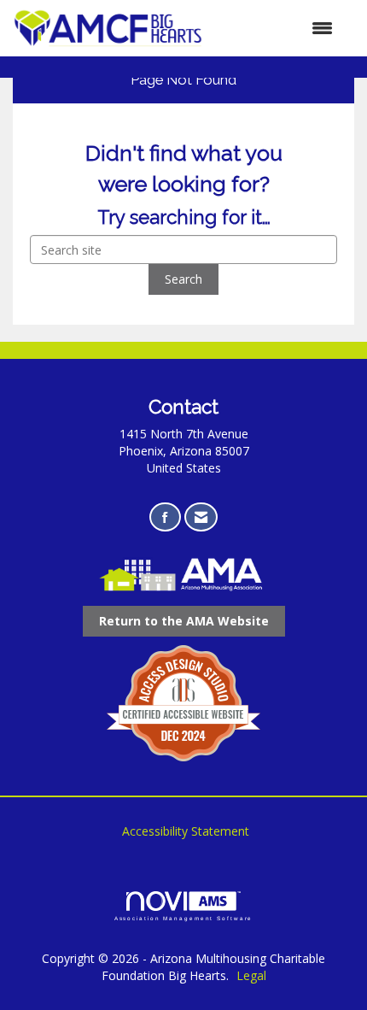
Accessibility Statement (185, 831)
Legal (251, 975)
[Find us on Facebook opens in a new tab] (165, 517)
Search (183, 279)
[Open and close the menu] (276, 28)
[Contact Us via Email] (201, 517)
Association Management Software (183, 918)
